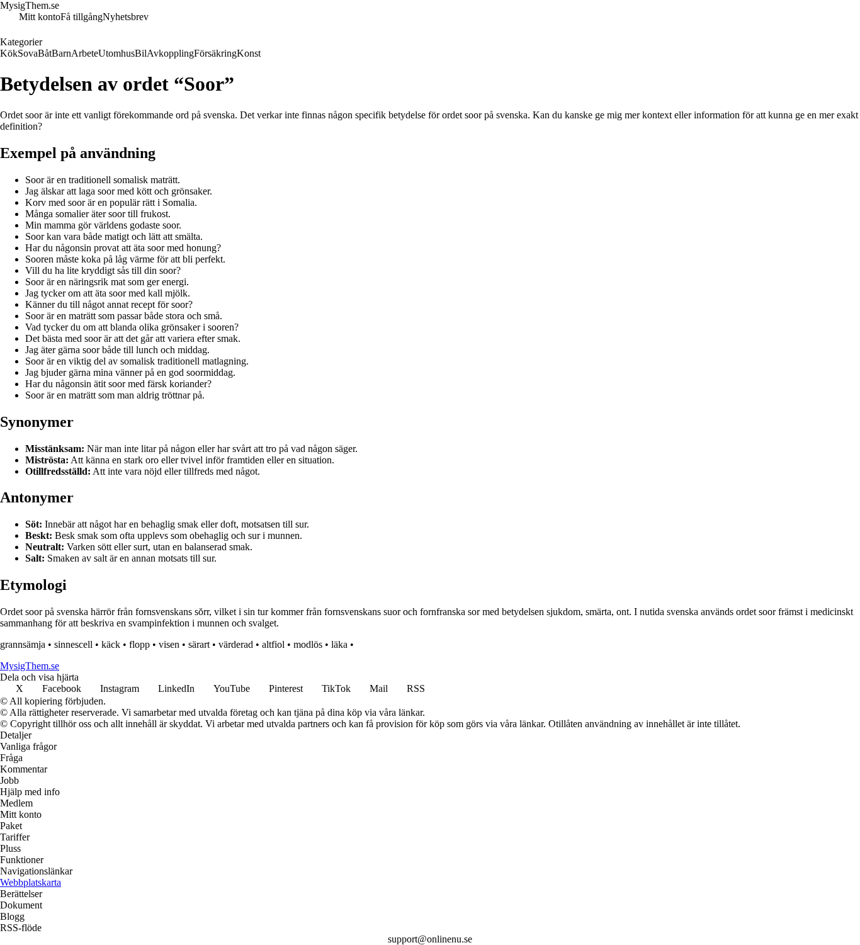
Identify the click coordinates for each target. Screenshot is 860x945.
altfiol (273, 644)
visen (169, 644)
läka (339, 644)
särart (199, 644)
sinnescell (73, 644)
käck (110, 644)
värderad (235, 644)
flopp (139, 644)
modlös (307, 644)
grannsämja (22, 644)
